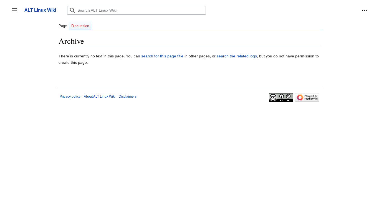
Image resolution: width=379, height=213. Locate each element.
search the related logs (237, 56)
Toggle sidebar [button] (16, 13)
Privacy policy (70, 96)
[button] (364, 10)
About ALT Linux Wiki (99, 96)
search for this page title (162, 56)
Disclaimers (128, 96)
